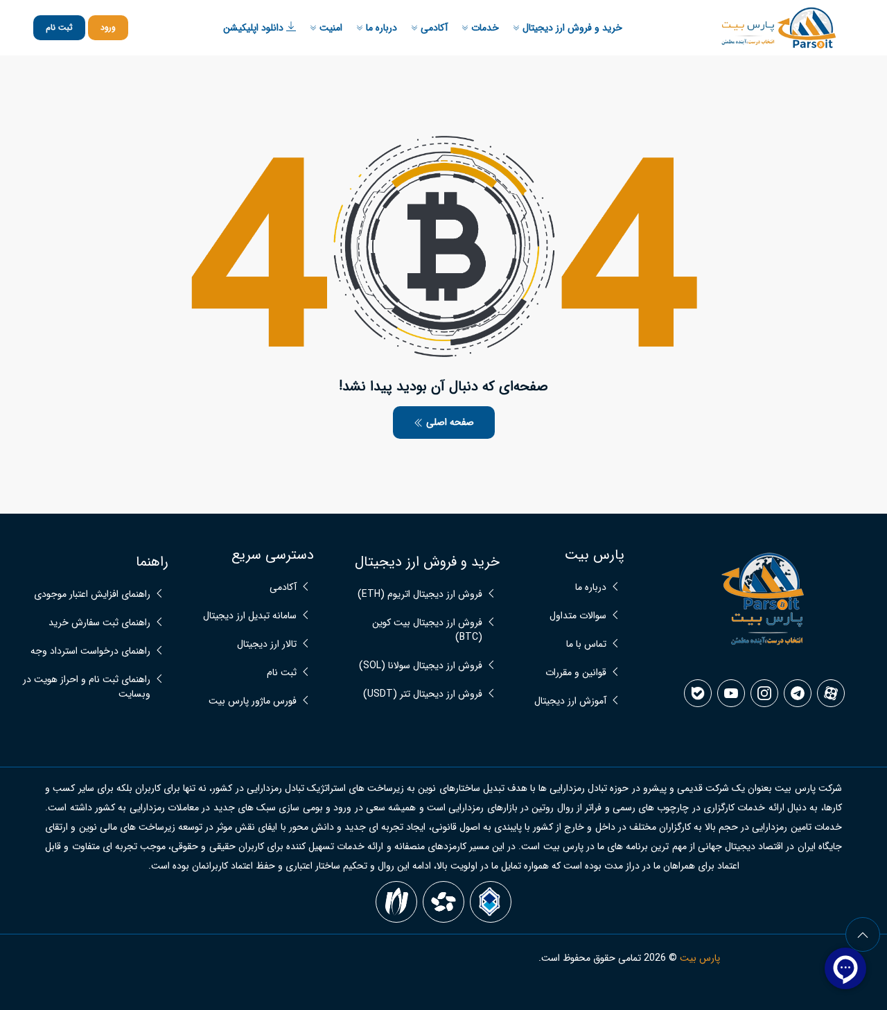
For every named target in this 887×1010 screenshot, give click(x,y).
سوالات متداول (578, 616)
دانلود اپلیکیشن (254, 27)
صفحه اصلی (448, 422)
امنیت (329, 27)
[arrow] (862, 934)
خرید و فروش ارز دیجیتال (571, 27)
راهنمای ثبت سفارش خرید (99, 623)
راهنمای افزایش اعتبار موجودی (92, 594)
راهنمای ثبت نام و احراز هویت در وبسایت (86, 687)
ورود (108, 27)
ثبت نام (59, 27)
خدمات (483, 27)
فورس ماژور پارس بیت (253, 701)
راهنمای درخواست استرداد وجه (90, 651)
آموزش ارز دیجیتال (570, 701)
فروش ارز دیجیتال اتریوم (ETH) (420, 594)
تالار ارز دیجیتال (267, 644)
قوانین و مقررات (575, 672)
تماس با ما (586, 644)
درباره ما (380, 27)
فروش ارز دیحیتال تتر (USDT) (422, 694)
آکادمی (433, 27)
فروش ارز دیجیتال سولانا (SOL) (420, 666)
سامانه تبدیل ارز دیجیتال (250, 616)
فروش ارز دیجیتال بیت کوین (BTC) (427, 630)
